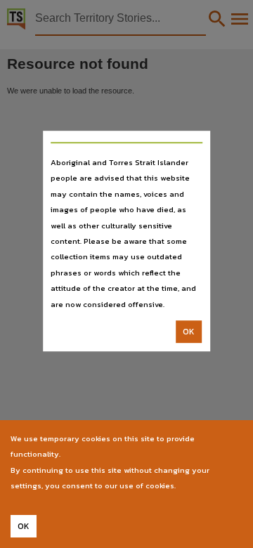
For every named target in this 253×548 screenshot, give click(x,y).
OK (189, 331)
